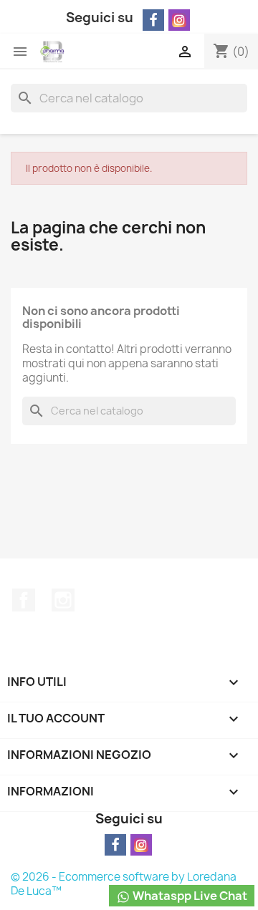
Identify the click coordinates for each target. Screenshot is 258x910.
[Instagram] (179, 20)
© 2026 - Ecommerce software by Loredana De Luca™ (123, 884)
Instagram (63, 600)
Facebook (23, 600)
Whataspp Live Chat (188, 896)
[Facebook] (153, 20)
